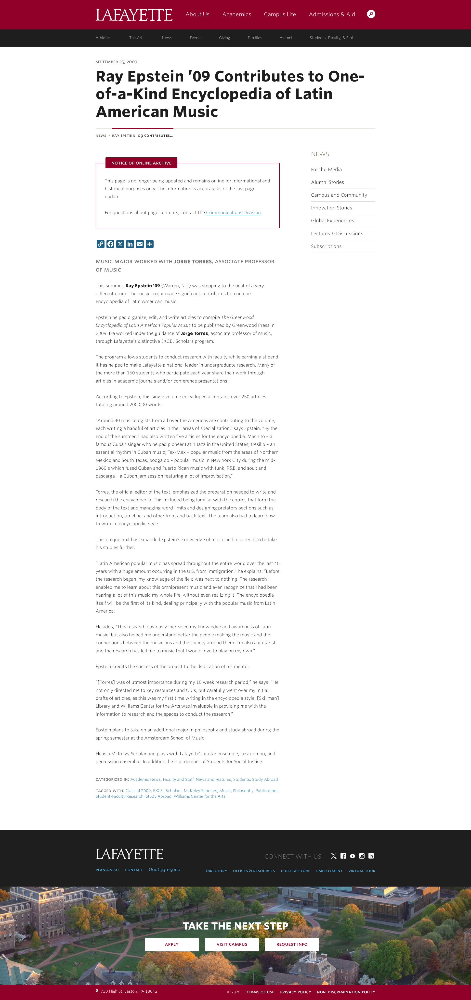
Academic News (145, 779)
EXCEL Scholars (167, 790)
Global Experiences (332, 220)
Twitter (334, 856)
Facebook (343, 856)
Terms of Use (260, 991)
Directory (216, 870)
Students (241, 779)
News (167, 38)
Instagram (362, 856)
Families (255, 38)
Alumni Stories (327, 182)
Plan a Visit (107, 869)
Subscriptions (326, 246)
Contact (134, 869)
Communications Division (233, 212)
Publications (267, 790)
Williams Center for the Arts (199, 796)
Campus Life (280, 14)
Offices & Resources (254, 870)
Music (225, 790)
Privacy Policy (295, 991)
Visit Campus (232, 944)
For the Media (326, 169)
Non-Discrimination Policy (346, 991)
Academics (236, 14)
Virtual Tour (361, 870)
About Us (197, 14)
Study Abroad (265, 779)
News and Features (213, 779)
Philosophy (243, 790)
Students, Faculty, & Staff (332, 38)
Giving (224, 38)
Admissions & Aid (332, 14)
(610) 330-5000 (164, 869)
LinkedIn (371, 856)
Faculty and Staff (178, 779)
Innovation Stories (331, 208)
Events (196, 38)
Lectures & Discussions (337, 233)
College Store (295, 870)
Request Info (292, 944)
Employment (329, 870)
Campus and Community (339, 195)
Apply (172, 944)
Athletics (104, 38)
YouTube (352, 856)
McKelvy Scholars (200, 790)
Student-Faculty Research (120, 796)
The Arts (136, 38)
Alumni (286, 38)
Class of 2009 (138, 790)
